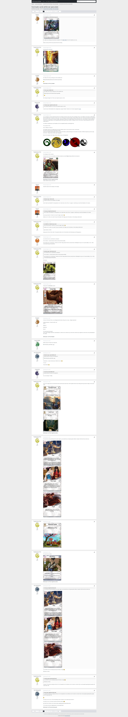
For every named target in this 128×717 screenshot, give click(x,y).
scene (80, 108)
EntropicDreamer (67, 715)
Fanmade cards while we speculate (65, 4)
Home (33, 4)
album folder (65, 39)
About (43, 1)
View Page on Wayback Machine (52, 1)
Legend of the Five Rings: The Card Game (50, 4)
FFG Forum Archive (36, 1)
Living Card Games (38, 4)
